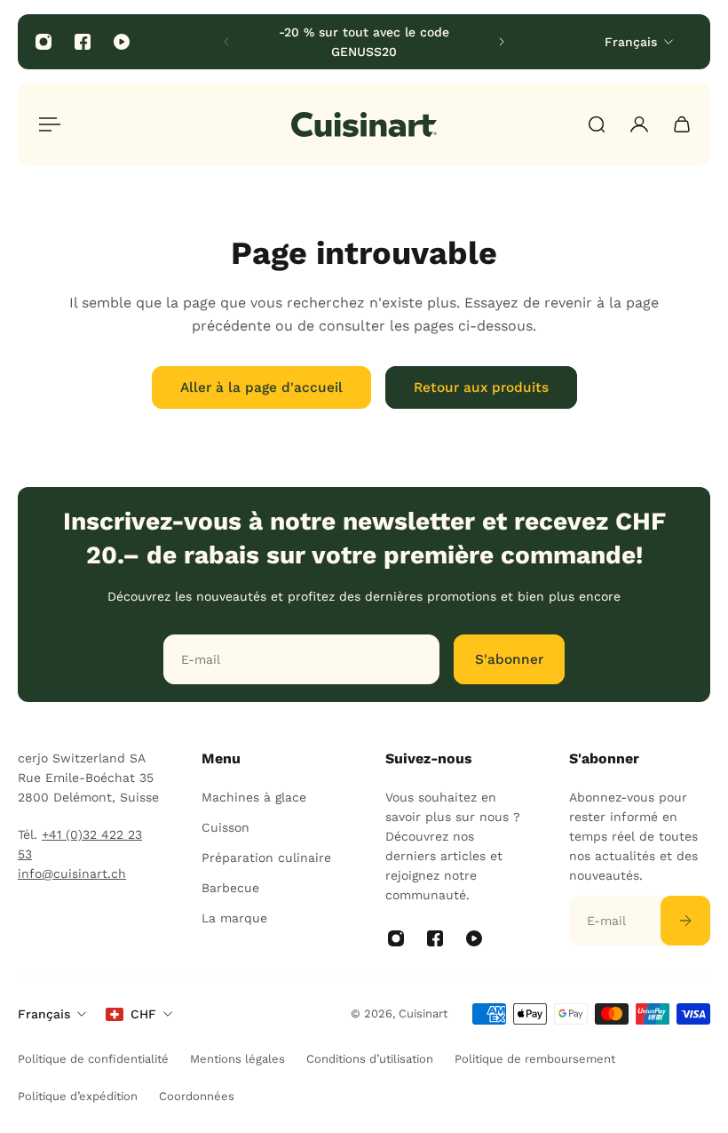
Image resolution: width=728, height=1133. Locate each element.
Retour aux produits (481, 387)
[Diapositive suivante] (501, 42)
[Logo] (364, 124)
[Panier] (682, 124)
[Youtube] (121, 41)
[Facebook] (82, 41)
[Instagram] (43, 41)
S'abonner (509, 659)
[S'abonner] (685, 920)
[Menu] (46, 124)
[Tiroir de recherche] (596, 124)
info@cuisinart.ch (72, 873)
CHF (143, 1014)
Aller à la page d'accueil (261, 387)
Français (44, 1014)
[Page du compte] (639, 124)
